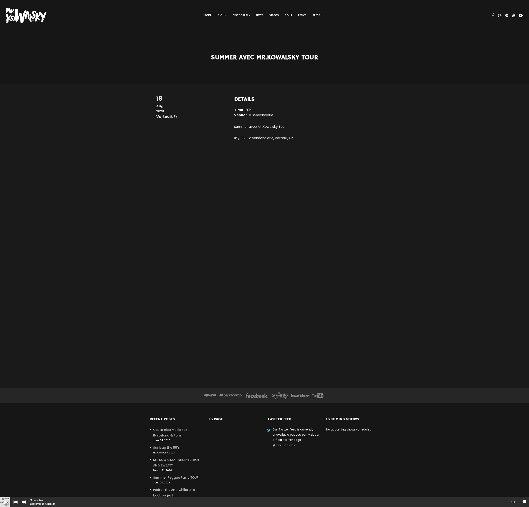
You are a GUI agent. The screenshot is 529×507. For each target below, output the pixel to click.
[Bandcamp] (230, 395)
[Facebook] (257, 395)
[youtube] (513, 15)
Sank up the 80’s (166, 447)
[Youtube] (318, 395)
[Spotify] (280, 395)
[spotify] (506, 15)
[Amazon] (210, 395)
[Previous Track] (14, 505)
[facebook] (492, 15)
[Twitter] (300, 395)
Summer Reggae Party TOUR (176, 477)
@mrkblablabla (284, 445)
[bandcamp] (520, 15)
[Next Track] (23, 505)
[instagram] (499, 15)
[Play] (2, 499)
